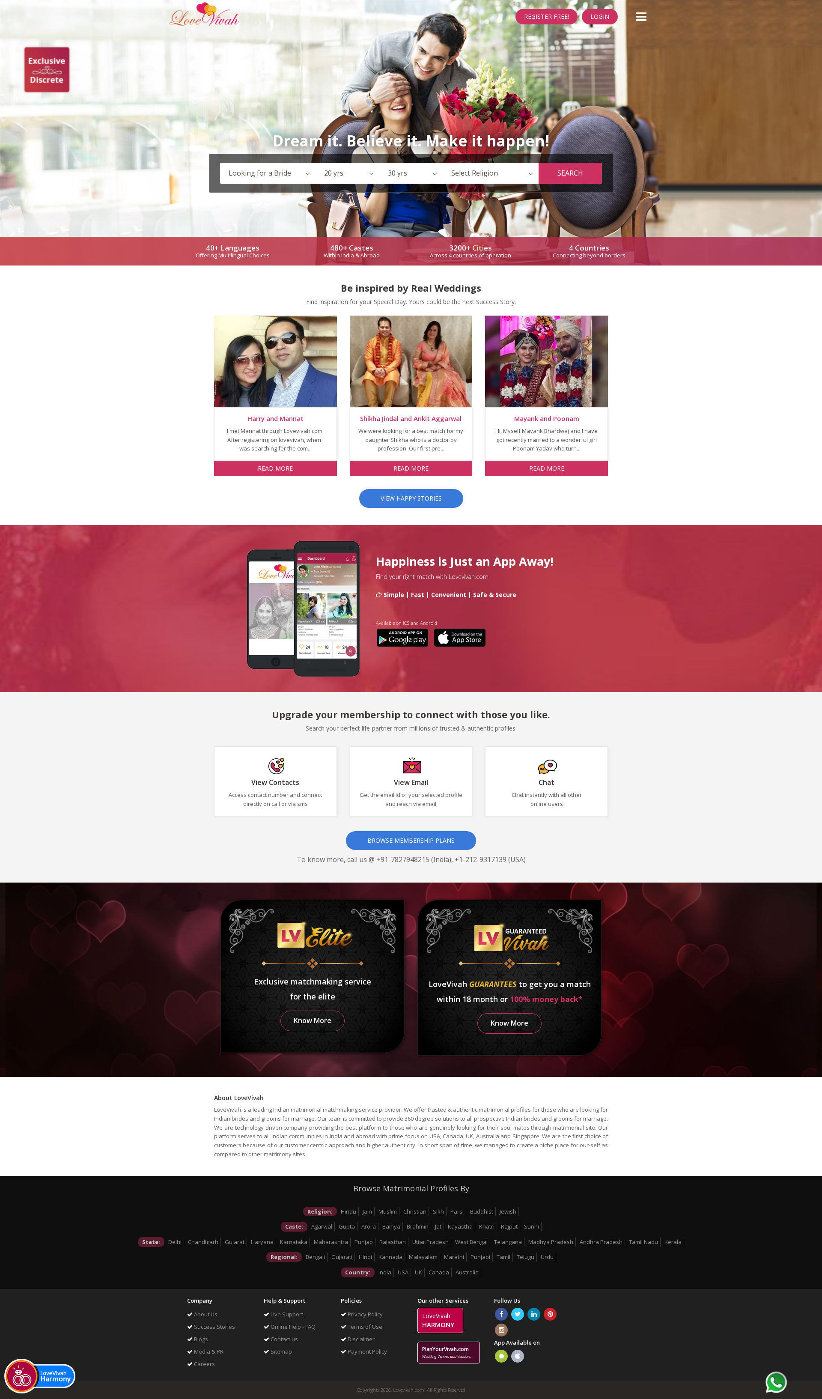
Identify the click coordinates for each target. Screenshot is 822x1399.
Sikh (438, 1211)
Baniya (391, 1226)
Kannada (390, 1257)
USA (403, 1272)
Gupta (347, 1226)
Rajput (509, 1226)
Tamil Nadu (643, 1242)
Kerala (673, 1242)
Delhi (175, 1242)
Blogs (200, 1339)
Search (570, 173)
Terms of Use (364, 1326)
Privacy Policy (364, 1314)
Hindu (348, 1211)
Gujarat (234, 1242)
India (384, 1272)
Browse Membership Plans (411, 840)
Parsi (457, 1211)
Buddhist (481, 1211)
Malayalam (423, 1257)
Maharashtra (331, 1242)
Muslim (387, 1211)
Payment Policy (366, 1351)
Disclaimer (360, 1339)
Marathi (454, 1257)
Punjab (363, 1242)
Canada (439, 1272)
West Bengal (471, 1242)
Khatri (486, 1226)
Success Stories (214, 1326)
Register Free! (546, 16)
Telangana (508, 1242)
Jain (367, 1211)
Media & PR (208, 1351)
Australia (467, 1272)
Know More (312, 1020)
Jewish (508, 1211)
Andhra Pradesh (601, 1242)
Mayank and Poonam (546, 418)
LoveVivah (438, 1320)
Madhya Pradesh (550, 1242)
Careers (204, 1364)
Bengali (315, 1257)
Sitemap (280, 1351)
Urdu (547, 1257)
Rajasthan (392, 1242)
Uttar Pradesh (430, 1242)
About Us (205, 1314)
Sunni (531, 1226)
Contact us (283, 1339)
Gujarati (341, 1257)
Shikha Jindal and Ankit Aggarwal (411, 418)
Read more (275, 468)
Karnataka (293, 1242)
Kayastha (460, 1226)
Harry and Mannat (275, 418)
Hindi (365, 1257)
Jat (438, 1226)
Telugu (525, 1257)
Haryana (262, 1242)
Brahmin (418, 1226)
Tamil (503, 1257)
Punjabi (480, 1257)
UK (418, 1272)
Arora (368, 1226)
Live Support (286, 1314)
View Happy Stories (411, 498)
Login (599, 16)
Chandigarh (203, 1242)
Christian (414, 1211)
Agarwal (321, 1226)
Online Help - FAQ (292, 1326)
